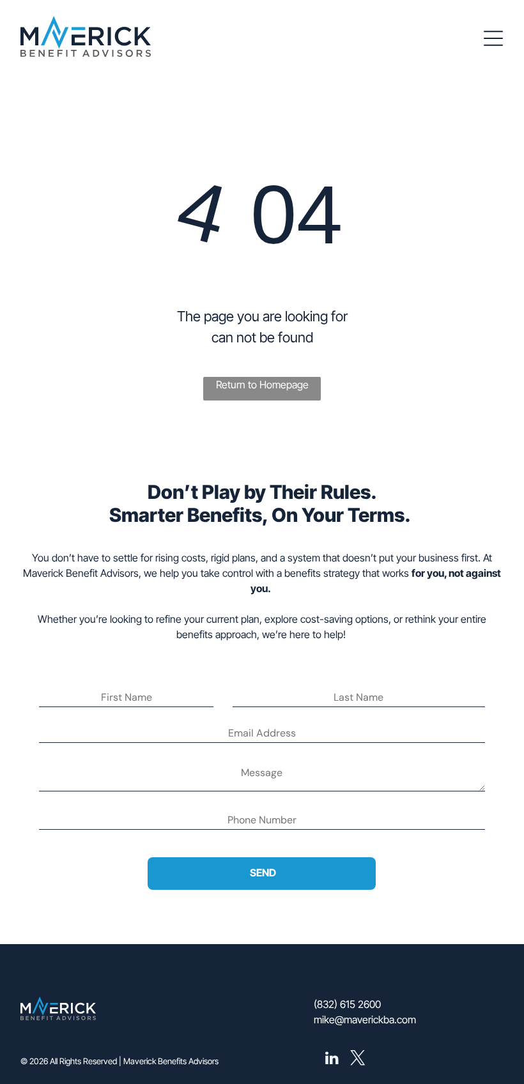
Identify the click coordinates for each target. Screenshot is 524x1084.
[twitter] (357, 1059)
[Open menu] (493, 38)
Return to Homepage (262, 384)
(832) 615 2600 (347, 1004)
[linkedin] (331, 1059)
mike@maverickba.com (365, 1019)
